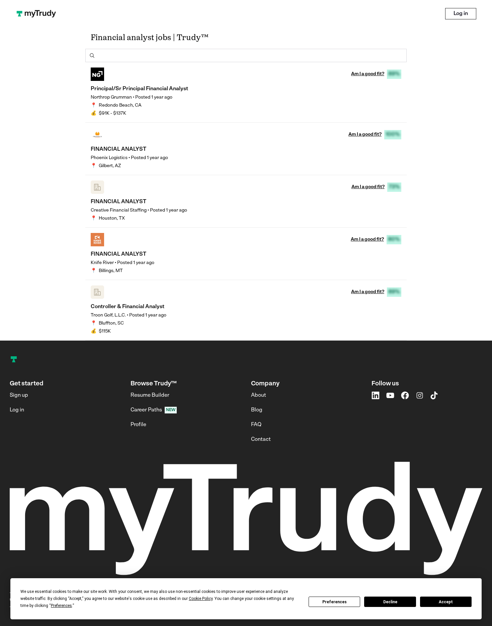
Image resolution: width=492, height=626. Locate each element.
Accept (446, 602)
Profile (138, 424)
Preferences (334, 602)
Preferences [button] (61, 605)
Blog (256, 410)
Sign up (19, 395)
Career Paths (146, 410)
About (258, 395)
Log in (461, 13)
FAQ (256, 424)
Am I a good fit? (367, 74)
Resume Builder (150, 395)
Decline (390, 602)
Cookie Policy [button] (201, 598)
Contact (261, 439)
